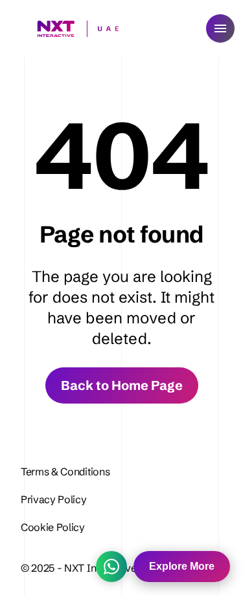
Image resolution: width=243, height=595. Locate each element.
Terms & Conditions (65, 471)
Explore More (181, 566)
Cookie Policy (53, 527)
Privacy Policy (55, 499)
